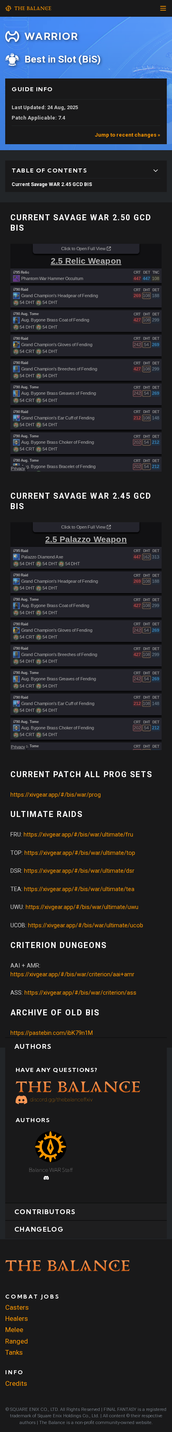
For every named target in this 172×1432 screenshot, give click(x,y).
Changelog (39, 1229)
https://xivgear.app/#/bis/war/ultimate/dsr (79, 870)
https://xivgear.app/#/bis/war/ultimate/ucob (85, 925)
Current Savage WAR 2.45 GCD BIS (52, 184)
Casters (17, 1307)
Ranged (16, 1341)
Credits (16, 1383)
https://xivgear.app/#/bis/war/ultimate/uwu (82, 907)
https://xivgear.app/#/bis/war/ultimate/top (79, 852)
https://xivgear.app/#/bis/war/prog (55, 794)
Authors (33, 1046)
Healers (16, 1318)
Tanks (14, 1352)
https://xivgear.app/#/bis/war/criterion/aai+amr (72, 974)
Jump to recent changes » (127, 135)
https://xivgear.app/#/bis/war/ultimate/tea (79, 889)
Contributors (45, 1212)
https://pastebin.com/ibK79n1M (51, 1032)
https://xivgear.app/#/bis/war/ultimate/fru (78, 834)
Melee (14, 1330)
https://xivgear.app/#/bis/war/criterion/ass (80, 992)
